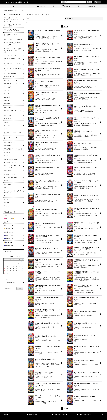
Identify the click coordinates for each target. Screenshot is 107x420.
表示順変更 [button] (70, 18)
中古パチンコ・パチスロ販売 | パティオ (16, 2)
